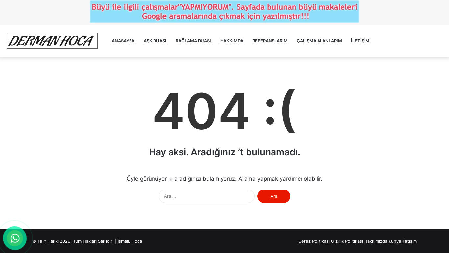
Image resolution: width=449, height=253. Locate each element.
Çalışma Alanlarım (319, 40)
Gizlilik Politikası (347, 241)
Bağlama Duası (193, 40)
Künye (395, 241)
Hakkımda (231, 40)
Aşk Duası (155, 40)
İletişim (360, 40)
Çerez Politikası (314, 241)
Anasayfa (123, 40)
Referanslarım (270, 40)
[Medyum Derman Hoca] (52, 41)
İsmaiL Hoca (130, 241)
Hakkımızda (375, 241)
